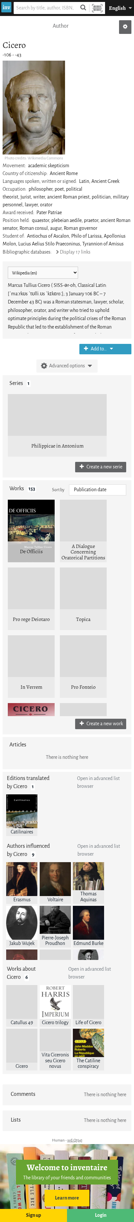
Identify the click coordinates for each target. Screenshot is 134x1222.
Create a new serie (104, 467)
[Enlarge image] (34, 108)
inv (6, 7)
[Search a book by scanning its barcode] (97, 8)
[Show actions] (125, 27)
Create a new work (104, 724)
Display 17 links (75, 252)
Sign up (33, 1215)
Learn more (67, 1198)
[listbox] (97, 489)
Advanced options (67, 366)
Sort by (58, 490)
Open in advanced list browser (98, 782)
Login (100, 1215)
